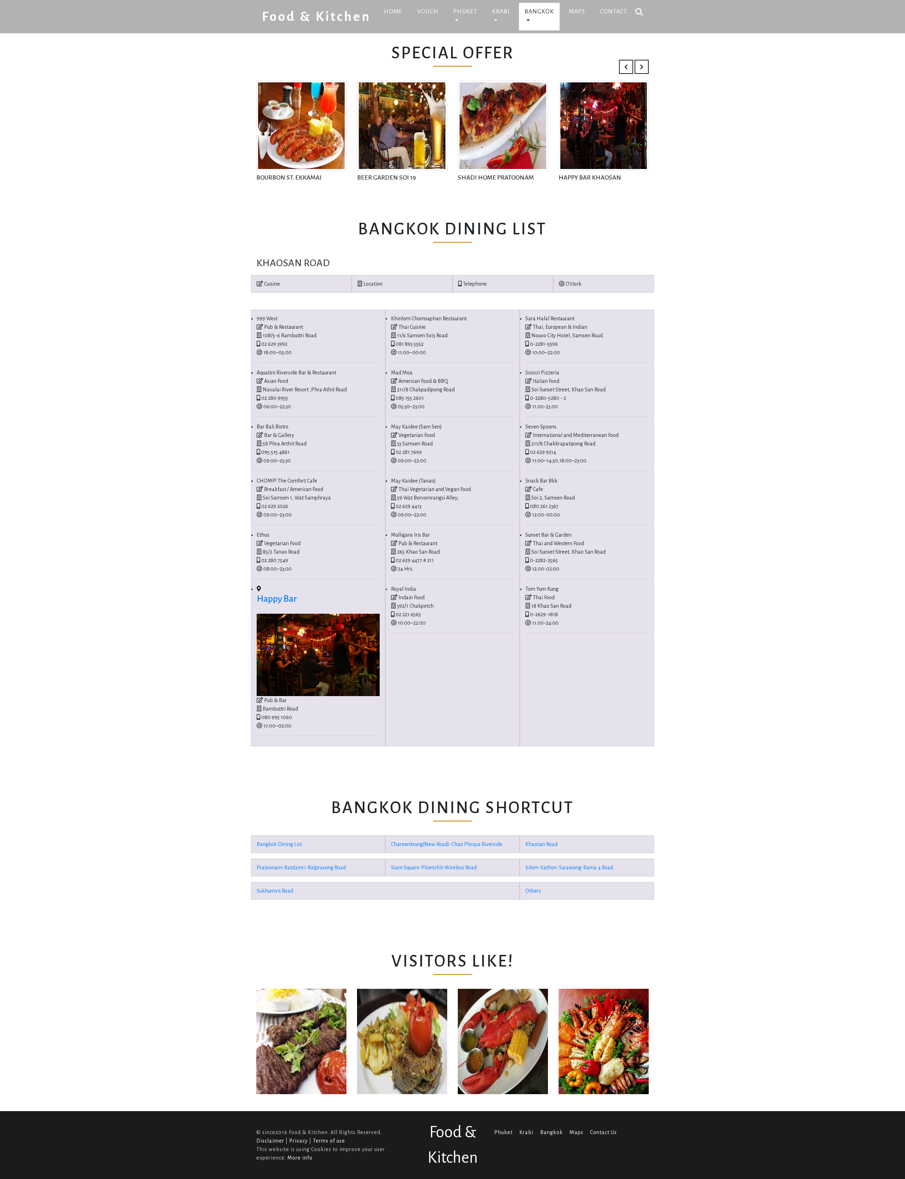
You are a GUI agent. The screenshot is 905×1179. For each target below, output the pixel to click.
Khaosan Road (541, 844)
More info (300, 1158)
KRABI (501, 11)
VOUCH (427, 11)
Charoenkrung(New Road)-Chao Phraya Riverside (446, 844)
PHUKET (465, 11)
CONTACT (613, 11)
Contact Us (603, 1132)
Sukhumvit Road (275, 891)
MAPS (577, 11)
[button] (626, 67)
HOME (396, 11)
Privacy (298, 1141)
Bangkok (551, 1132)
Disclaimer (270, 1141)
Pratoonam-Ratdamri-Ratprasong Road (301, 867)
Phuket (503, 1132)
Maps (576, 1132)
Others (533, 891)
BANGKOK (539, 11)
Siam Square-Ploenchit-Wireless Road (434, 867)
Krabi (526, 1132)
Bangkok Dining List (279, 844)
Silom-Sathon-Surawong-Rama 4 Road (569, 867)
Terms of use (329, 1141)
